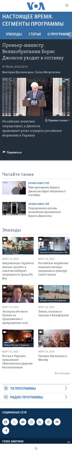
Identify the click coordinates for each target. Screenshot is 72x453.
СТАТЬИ (35, 34)
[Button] (12, 153)
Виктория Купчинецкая (18, 72)
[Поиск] (36, 448)
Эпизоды (14, 34)
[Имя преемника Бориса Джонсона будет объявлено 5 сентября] (14, 187)
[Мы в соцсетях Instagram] (31, 421)
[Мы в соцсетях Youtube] (22, 421)
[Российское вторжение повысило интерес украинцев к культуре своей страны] (54, 246)
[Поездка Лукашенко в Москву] (54, 338)
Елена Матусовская (47, 72)
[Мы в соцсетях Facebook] (5, 421)
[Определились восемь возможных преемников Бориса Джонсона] (14, 208)
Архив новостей (38, 183)
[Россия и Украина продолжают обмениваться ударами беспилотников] (18, 338)
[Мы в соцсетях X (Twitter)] (14, 421)
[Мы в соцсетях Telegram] (5, 430)
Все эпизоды (62, 373)
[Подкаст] (48, 421)
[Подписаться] (57, 421)
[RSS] (39, 421)
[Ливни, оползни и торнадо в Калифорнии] (54, 294)
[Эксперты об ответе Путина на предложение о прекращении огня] (18, 294)
